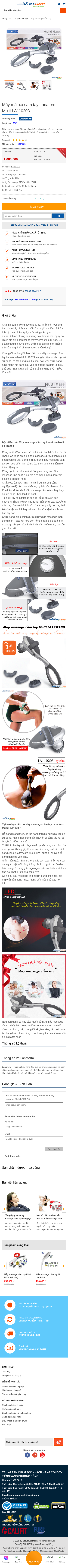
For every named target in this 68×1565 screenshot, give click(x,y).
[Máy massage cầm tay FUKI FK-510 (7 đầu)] (18, 1261)
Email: (7, 1134)
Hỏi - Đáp (6, 1424)
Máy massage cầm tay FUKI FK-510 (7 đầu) (17, 1276)
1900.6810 (16, 1480)
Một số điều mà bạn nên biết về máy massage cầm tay (49, 1218)
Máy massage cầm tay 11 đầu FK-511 (48, 1276)
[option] (10, 85)
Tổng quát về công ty (12, 1375)
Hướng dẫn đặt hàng (11, 1409)
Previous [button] (4, 1209)
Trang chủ (6, 18)
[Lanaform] (25, 118)
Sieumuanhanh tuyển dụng (14, 1394)
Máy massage (21, 18)
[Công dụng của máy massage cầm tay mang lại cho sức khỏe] (18, 1201)
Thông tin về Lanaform (18, 1058)
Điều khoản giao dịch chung (14, 1421)
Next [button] (64, 1209)
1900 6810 (18, 291)
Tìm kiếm (63, 10)
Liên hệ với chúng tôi (11, 1390)
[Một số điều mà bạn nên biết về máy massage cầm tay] (50, 1201)
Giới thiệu (6, 1371)
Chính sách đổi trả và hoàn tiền (16, 1413)
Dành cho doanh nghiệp (13, 1386)
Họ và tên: (9, 1122)
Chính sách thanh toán (12, 1405)
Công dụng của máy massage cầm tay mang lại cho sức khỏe (18, 1218)
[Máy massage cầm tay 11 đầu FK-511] (50, 1261)
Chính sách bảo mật (11, 1417)
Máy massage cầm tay (41, 18)
